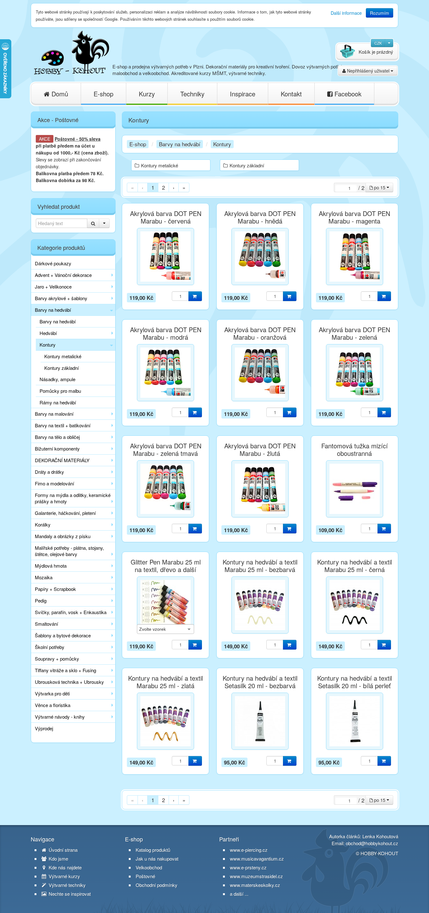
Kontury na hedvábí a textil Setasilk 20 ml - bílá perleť (354, 681)
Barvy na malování (54, 413)
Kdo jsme (57, 859)
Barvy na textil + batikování (62, 425)
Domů (59, 93)
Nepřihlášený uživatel (368, 71)
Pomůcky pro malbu (60, 390)
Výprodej (44, 728)
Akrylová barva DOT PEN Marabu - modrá (165, 333)
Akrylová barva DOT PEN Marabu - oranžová (260, 333)
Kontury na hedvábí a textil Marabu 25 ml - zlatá (165, 681)
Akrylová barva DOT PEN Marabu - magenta (354, 217)
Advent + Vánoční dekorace (63, 275)
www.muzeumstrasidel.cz (256, 876)
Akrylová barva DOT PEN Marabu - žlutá (260, 449)
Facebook (347, 93)
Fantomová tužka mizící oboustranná (354, 449)
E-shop (103, 93)
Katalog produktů (153, 850)
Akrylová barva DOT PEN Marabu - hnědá (260, 217)
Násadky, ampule (57, 379)
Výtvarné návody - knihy (60, 716)
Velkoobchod (149, 867)
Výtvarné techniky (66, 885)
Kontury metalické (62, 356)
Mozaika (43, 577)
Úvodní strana (62, 850)
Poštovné (65, 139)
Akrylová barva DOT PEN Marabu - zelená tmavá (165, 449)
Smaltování (46, 623)
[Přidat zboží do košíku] (195, 296)
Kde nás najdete (64, 867)
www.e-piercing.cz (249, 849)
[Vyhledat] (93, 223)
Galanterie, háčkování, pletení (65, 513)
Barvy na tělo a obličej (57, 437)
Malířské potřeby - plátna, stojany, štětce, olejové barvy (69, 550)
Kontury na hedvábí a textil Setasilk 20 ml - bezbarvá (260, 681)
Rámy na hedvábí (58, 402)
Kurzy (147, 93)
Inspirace (242, 93)
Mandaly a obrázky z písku (62, 536)
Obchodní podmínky (156, 885)
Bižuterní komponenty (57, 448)
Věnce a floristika (52, 705)
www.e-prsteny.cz (248, 867)
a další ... (239, 893)
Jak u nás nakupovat (157, 859)
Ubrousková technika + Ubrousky (69, 681)
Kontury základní (61, 368)
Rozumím (379, 13)
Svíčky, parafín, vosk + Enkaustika (70, 612)
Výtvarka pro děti (52, 693)
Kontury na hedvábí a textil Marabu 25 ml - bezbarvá (260, 565)
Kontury (48, 344)
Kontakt (291, 93)
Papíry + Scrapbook (55, 589)
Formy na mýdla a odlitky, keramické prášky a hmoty (73, 498)
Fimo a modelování (54, 483)
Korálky (43, 524)
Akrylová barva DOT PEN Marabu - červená (165, 217)
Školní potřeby (49, 647)
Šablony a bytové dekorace (63, 635)
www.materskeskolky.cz (255, 885)
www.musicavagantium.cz (257, 858)
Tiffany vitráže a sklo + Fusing (65, 670)
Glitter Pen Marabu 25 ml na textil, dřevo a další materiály (166, 569)
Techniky (192, 93)
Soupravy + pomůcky (57, 658)
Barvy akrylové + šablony (61, 298)
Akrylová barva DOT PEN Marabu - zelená (354, 333)
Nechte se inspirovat (69, 894)
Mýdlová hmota (51, 565)
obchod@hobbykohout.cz (372, 843)
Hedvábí (48, 333)
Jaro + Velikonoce (53, 286)
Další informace (346, 13)
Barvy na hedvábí (53, 309)
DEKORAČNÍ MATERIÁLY (62, 460)
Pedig (40, 600)
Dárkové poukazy (53, 263)
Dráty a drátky (49, 471)
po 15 (380, 187)
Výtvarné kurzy (63, 876)
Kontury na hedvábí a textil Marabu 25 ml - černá (354, 565)
